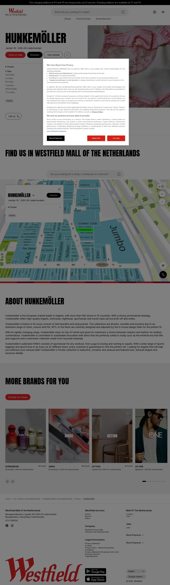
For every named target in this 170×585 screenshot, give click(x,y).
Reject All (96, 138)
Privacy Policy (97, 112)
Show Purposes (55, 138)
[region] (86, 102)
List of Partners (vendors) (56, 131)
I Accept (116, 138)
